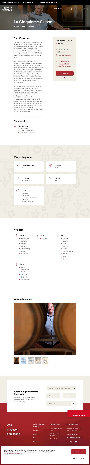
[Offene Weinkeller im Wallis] (7, 9)
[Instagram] (71, 442)
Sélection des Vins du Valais (55, 434)
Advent (56, 9)
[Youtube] (76, 442)
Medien (35, 438)
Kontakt (35, 441)
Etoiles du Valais (54, 439)
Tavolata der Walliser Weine (56, 429)
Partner (35, 434)
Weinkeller (16, 26)
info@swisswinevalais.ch (74, 437)
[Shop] (72, 9)
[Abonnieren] (73, 404)
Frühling (63, 9)
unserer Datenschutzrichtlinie (13, 454)
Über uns (35, 430)
